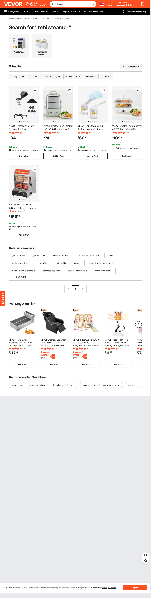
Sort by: (126, 66)
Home (11, 19)
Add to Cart (24, 156)
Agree (135, 588)
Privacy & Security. (109, 588)
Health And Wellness (24, 19)
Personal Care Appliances (44, 19)
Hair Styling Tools (63, 19)
